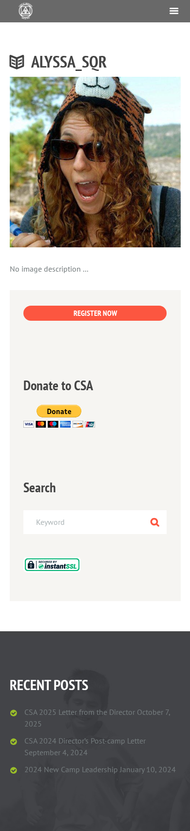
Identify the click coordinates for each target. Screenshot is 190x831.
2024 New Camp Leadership (71, 769)
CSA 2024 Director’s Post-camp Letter (85, 740)
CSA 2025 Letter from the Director (79, 712)
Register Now (95, 313)
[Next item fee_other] (138, 162)
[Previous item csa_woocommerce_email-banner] (52, 162)
